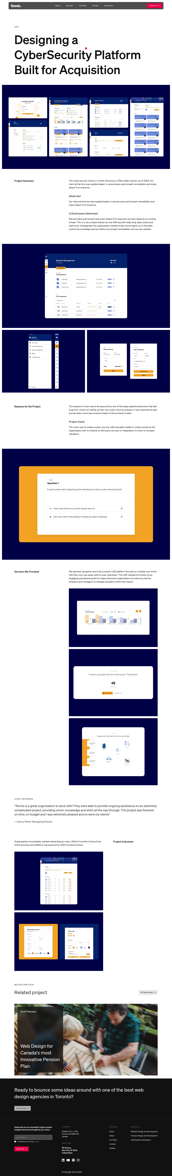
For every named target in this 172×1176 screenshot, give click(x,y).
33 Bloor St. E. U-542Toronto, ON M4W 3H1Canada (70, 1134)
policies (37, 1141)
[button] (148, 992)
